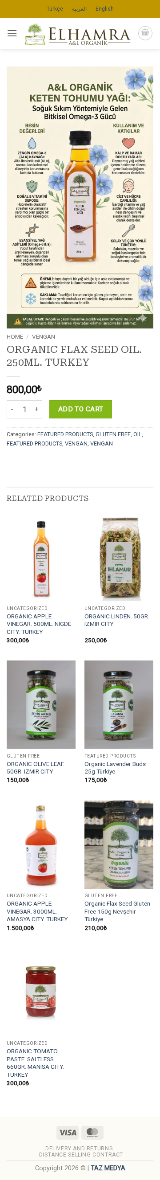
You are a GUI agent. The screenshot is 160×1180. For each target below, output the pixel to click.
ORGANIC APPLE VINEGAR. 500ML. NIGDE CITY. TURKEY (39, 624)
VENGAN (43, 336)
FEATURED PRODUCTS (65, 434)
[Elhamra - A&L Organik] (77, 33)
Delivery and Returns (78, 1148)
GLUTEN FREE (113, 434)
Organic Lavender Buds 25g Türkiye (115, 767)
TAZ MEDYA (108, 1168)
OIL (137, 434)
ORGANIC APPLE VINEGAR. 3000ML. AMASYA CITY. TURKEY (37, 911)
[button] (12, 33)
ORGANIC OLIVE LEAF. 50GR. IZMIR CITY (35, 767)
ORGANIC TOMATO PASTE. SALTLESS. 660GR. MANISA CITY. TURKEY (35, 1062)
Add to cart (81, 409)
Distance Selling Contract (81, 1155)
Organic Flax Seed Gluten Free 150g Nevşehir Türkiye (117, 911)
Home (15, 336)
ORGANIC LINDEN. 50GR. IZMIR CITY (116, 620)
